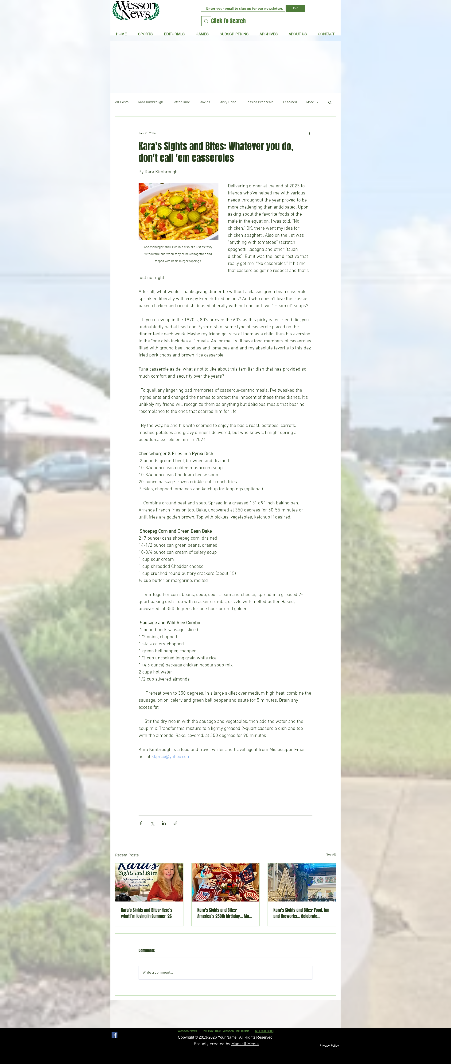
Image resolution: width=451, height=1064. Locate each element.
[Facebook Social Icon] (114, 1035)
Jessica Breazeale (260, 102)
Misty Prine (228, 102)
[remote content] (225, 785)
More (310, 102)
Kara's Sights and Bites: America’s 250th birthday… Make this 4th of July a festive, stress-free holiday (225, 913)
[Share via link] (175, 823)
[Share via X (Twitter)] (152, 823)
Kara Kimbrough (150, 102)
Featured (290, 102)
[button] (174, 33)
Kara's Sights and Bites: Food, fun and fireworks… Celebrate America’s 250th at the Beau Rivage (301, 913)
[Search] (206, 21)
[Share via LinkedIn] (164, 823)
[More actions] (309, 133)
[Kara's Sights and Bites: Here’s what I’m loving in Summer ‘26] (149, 882)
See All (331, 855)
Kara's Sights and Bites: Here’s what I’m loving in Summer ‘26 (146, 913)
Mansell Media (245, 1044)
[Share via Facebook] (141, 823)
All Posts (121, 102)
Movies (204, 102)
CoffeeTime (181, 102)
